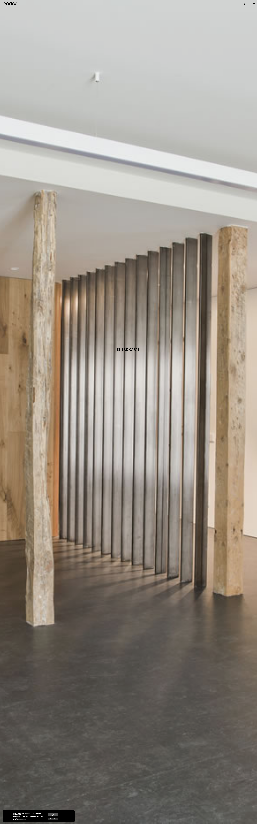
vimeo (250, 4)
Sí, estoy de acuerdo (53, 814)
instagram (247, 4)
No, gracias (52, 818)
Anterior (164, 368)
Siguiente (93, 363)
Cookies (245, 4)
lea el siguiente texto (22, 819)
